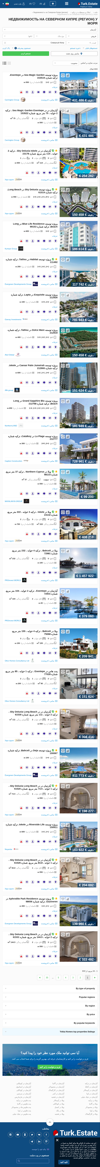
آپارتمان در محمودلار (56, 1087)
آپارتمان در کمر (58, 1094)
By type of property (85, 988)
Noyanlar (8, 849)
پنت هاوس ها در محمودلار (21, 1107)
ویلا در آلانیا (93, 1104)
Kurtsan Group (11, 249)
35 (47, 978)
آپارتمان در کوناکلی (23, 1090)
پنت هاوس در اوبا (24, 1111)
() (41, 4)
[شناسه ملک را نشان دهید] (27, 92)
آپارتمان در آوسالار (90, 1090)
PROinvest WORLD (13, 580)
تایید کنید (64, 1162)
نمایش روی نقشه (72, 54)
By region (90, 1006)
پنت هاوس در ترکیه (23, 1100)
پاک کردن (6, 48)
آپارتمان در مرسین (24, 1094)
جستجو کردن (26, 53)
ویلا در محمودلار (91, 1107)
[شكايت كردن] (21, 92)
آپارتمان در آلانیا (58, 1083)
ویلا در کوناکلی (58, 1104)
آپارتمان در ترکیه (91, 1083)
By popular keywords (84, 1023)
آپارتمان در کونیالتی (23, 1083)
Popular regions (87, 997)
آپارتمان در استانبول (23, 1087)
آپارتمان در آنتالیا (91, 1087)
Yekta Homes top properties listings (77, 1032)
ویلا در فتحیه (59, 1114)
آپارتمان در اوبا (92, 1094)
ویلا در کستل (59, 1107)
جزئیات (55, 87)
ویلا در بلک (60, 1111)
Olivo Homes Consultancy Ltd (17, 661)
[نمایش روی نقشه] (56, 92)
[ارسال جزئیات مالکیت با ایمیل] (38, 92)
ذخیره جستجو (75, 48)
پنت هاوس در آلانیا (24, 1104)
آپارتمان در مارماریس (23, 1097)
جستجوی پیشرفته (23, 48)
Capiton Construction (13, 461)
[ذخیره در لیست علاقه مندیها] (63, 75)
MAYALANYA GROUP (13, 501)
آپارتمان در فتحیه (57, 1097)
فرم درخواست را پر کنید (50, 1067)
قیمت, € (93, 43)
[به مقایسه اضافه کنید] (68, 75)
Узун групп (9, 180)
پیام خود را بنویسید (39, 1149)
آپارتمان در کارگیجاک (56, 1090)
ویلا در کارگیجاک (91, 1114)
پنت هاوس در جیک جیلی (21, 1114)
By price (91, 1014)
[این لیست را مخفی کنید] (50, 92)
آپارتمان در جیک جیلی (89, 1097)
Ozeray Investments (13, 319)
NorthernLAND (11, 426)
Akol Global (9, 355)
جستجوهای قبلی (91, 48)
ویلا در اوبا (94, 1111)
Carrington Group (12, 100)
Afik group (9, 390)
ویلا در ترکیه (93, 1100)
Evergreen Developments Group (18, 284)
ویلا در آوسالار (59, 1100)
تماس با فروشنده (47, 100)
